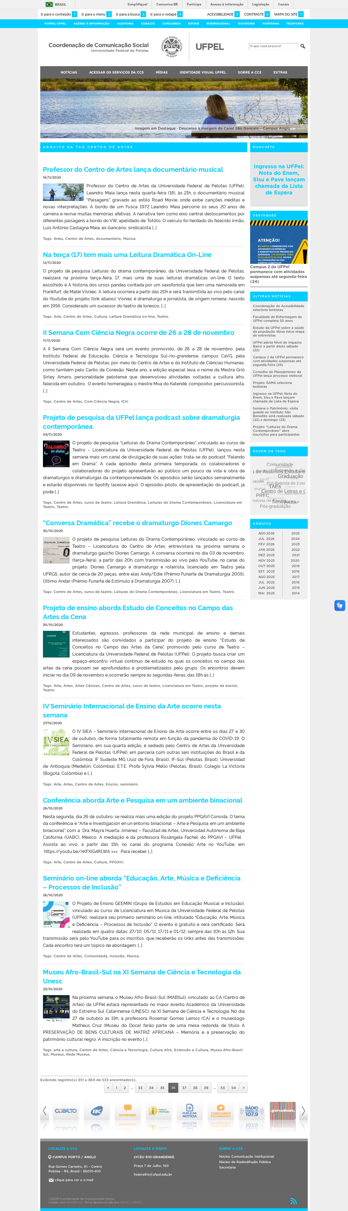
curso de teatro (98, 502)
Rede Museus (78, 1054)
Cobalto (148, 23)
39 (206, 1088)
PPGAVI (116, 862)
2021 (296, 555)
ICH (124, 401)
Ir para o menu (96, 14)
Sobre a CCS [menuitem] (250, 72)
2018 (296, 571)
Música (129, 239)
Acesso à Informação (92, 23)
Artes (58, 239)
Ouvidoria (246, 23)
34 (151, 1088)
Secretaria (227, 1167)
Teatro (162, 316)
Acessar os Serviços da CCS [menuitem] (116, 72)
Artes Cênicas (87, 686)
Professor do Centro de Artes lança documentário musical (133, 168)
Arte (57, 316)
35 (162, 1088)
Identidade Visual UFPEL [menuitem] (203, 72)
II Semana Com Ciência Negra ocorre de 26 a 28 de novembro (138, 332)
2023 (295, 544)
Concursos (171, 23)
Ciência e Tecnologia (129, 1050)
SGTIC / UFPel (130, 1202)
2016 (296, 582)
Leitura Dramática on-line (132, 316)
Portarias (271, 23)
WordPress (74, 1202)
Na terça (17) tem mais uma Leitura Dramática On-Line (127, 254)
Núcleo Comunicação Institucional (246, 1156)
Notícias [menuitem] (69, 72)
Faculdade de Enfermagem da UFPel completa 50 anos (277, 318)
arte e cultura (65, 1050)
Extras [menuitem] (280, 72)
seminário (129, 784)
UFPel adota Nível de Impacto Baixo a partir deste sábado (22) (277, 346)
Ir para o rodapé (165, 14)
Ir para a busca (130, 14)
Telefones (294, 23)
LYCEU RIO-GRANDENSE (154, 1157)
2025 (295, 533)
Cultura (100, 316)
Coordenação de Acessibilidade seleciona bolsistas (278, 307)
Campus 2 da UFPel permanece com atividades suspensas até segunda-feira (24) (278, 274)
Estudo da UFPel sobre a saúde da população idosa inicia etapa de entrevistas (278, 331)
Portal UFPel (55, 23)
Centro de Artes (79, 239)
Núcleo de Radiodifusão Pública (245, 1162)
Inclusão (117, 956)
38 (195, 1088)
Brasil (60, 4)
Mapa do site (288, 14)
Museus (57, 1054)
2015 (296, 587)
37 (184, 1088)
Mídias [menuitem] (162, 72)
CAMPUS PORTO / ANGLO (74, 1157)
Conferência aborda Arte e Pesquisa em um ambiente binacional (143, 799)
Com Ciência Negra (101, 401)
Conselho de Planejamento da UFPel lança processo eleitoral (277, 373)
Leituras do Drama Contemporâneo (180, 502)
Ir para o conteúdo (58, 14)
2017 (296, 577)
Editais (193, 23)
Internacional (218, 23)
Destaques (264, 215)
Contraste (256, 14)
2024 (295, 538)
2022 (295, 549)
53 (222, 1088)
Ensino (112, 784)
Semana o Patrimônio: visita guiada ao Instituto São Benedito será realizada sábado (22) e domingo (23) (278, 413)
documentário (108, 239)
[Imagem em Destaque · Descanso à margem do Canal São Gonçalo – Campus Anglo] (174, 137)
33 (140, 1088)
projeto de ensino (221, 686)
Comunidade (95, 956)
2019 (296, 566)
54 (233, 1088)
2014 (296, 593)
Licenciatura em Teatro (200, 592)
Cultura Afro (161, 1050)
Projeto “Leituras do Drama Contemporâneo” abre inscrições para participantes (276, 430)
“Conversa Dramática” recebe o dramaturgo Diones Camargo (137, 522)
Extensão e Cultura (191, 1050)
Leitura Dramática (130, 502)
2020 (295, 560)
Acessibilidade (222, 14)
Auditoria (125, 23)
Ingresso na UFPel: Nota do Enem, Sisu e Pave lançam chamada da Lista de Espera (279, 179)
